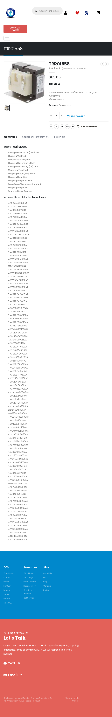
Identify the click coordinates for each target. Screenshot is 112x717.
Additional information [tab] (35, 137)
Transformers (65, 105)
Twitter (56, 126)
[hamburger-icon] (7, 38)
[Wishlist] (77, 13)
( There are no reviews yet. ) (75, 68)
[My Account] (65, 13)
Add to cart (78, 116)
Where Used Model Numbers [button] (25, 197)
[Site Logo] (11, 12)
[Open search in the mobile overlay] (47, 10)
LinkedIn (62, 126)
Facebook (51, 126)
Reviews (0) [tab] (60, 137)
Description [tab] (10, 137)
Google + (67, 126)
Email (72, 126)
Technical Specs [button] (15, 147)
